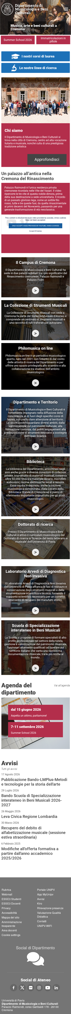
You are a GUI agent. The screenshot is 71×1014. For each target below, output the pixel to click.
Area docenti (9, 930)
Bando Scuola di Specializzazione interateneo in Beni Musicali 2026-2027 (31, 800)
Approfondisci (47, 159)
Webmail (7, 894)
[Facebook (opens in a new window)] (13, 987)
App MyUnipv (45, 894)
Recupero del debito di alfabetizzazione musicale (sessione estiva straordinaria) (33, 833)
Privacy (6, 908)
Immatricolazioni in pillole (53, 39)
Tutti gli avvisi (9, 769)
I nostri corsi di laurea (38, 56)
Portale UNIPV (46, 890)
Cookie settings (11, 935)
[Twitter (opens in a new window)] (22, 987)
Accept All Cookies (35, 231)
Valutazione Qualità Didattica (49, 914)
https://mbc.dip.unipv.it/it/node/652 (35, 610)
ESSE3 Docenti (11, 903)
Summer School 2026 (18, 40)
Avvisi (40, 899)
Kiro (39, 903)
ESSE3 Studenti (11, 899)
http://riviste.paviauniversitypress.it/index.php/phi (35, 382)
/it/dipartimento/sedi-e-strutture (35, 290)
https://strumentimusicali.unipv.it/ (35, 333)
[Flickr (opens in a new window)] (30, 987)
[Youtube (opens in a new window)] (47, 987)
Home (66, 9)
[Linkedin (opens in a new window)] (56, 987)
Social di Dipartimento (35, 947)
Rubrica (6, 890)
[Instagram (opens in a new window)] (39, 987)
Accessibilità (9, 913)
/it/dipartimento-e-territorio (35, 446)
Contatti (42, 921)
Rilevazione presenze (50, 908)
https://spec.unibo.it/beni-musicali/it (35, 668)
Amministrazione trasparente (12, 924)
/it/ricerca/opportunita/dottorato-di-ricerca (35, 552)
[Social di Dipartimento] (35, 958)
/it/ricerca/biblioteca (35, 509)
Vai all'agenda (62, 685)
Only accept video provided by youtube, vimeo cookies (35, 226)
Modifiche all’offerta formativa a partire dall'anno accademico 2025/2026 (29, 853)
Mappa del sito (10, 917)
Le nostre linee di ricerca (38, 68)
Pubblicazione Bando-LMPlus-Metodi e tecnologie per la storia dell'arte (34, 782)
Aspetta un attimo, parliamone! (29, 715)
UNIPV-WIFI (44, 926)
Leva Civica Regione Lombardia (29, 816)
